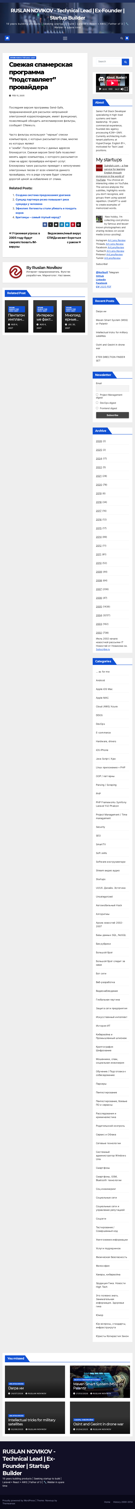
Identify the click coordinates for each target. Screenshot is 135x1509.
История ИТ (103, 1025)
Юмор (99, 1315)
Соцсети (101, 1218)
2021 (99, 476)
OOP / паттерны (105, 776)
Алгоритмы (103, 914)
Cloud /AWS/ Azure (107, 706)
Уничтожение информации (112, 1239)
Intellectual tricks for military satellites (31, 1422)
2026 (99, 441)
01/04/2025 (82, 1429)
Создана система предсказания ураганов (43, 195)
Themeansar (8, 1503)
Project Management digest (109, 396)
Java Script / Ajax (106, 758)
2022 (99, 467)
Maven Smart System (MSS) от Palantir (98, 1386)
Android (100, 680)
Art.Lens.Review (117, 240)
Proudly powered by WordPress (19, 1500)
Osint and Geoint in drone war (98, 1424)
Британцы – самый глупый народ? (38, 217)
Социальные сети (106, 1197)
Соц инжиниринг (106, 1188)
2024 (99, 458)
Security (100, 826)
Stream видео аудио (108, 870)
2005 (99, 606)
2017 (99, 510)
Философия (103, 1265)
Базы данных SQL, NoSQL (111, 935)
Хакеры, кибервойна (108, 1274)
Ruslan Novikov (47, 267)
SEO (98, 835)
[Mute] (122, 89)
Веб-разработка (105, 982)
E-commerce (103, 732)
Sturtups (101, 879)
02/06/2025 (17, 1429)
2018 (99, 502)
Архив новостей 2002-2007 (22, 58)
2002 (99, 632)
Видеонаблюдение (107, 990)
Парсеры (101, 1083)
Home (107, 1502)
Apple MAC (102, 697)
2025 (99, 449)
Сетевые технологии (108, 1143)
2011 (98, 554)
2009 (99, 571)
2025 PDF (103, 286)
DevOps (100, 723)
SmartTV (101, 844)
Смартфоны (103, 1167)
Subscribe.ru (103, 649)
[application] (112, 83)
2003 (99, 624)
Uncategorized (104, 896)
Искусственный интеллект (112, 1017)
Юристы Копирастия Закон (112, 1336)
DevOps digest (107, 402)
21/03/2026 (82, 1393)
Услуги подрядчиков (108, 1248)
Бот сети (101, 973)
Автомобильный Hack (109, 905)
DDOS (99, 715)
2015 (99, 528)
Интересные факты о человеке (45, 321)
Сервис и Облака (106, 1134)
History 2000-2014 (123, 1502)
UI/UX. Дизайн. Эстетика (111, 887)
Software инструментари (110, 861)
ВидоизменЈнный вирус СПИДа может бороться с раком (64, 238)
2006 (99, 597)
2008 (99, 580)
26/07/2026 (17, 1393)
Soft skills (101, 853)
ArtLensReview (116, 247)
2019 (99, 493)
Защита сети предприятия (111, 1008)
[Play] (100, 89)
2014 (99, 536)
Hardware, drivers (106, 741)
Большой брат (104, 952)
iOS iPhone (102, 750)
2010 (99, 563)
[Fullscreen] (126, 89)
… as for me (102, 671)
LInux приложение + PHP (110, 767)
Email (99, 383)
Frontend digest (108, 408)
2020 (99, 484)
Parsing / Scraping (106, 784)
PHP (98, 793)
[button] (122, 38)
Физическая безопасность (111, 1257)
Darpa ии (101, 311)
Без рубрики (103, 943)
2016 (99, 519)
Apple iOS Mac (104, 689)
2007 (99, 589)
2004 (99, 615)
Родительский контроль (110, 1125)
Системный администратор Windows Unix (111, 1155)
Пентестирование (106, 1092)
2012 (99, 545)
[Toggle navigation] (65, 38)
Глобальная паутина (108, 999)
